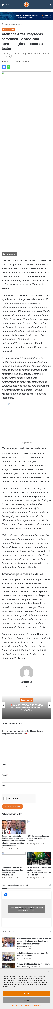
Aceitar (26, 993)
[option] (26, 705)
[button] (49, 971)
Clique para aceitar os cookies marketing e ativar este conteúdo (26, 908)
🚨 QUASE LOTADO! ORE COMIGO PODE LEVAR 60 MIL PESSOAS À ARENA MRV (26, 707)
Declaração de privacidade (32, 1005)
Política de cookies (17, 1005)
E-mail (5, 775)
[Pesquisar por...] (50, 5)
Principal (6, 24)
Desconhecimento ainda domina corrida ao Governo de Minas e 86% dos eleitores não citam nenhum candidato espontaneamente (13, 840)
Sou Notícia (7, 61)
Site (3, 786)
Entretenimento (16, 24)
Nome (4, 765)
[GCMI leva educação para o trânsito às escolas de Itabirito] (39, 827)
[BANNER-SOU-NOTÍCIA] (26, 16)
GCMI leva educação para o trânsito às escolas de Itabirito (38, 838)
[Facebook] (4, 67)
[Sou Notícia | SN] (26, 4)
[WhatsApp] (8, 67)
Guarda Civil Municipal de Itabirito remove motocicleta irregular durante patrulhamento (33, 966)
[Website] (26, 686)
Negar (26, 1000)
